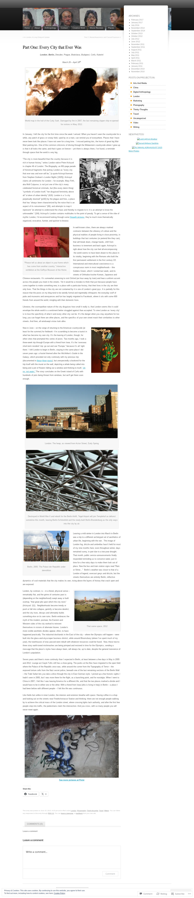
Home (27, 28)
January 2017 (137, 22)
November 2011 (137, 44)
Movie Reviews (96, 28)
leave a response (67, 813)
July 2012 (135, 39)
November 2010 (138, 72)
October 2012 (136, 36)
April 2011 (135, 58)
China (135, 87)
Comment (110, 873)
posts (49, 360)
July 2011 (135, 52)
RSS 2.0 (51, 813)
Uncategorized (139, 118)
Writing (106, 810)
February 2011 (137, 63)
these (39, 360)
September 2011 (138, 47)
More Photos (134, 151)
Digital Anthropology (142, 92)
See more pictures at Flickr (71, 780)
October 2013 (136, 33)
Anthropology (50, 28)
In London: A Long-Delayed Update (37, 37)
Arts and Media (140, 83)
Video (135, 123)
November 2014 (138, 28)
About (37, 28)
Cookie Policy (59, 893)
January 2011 (136, 66)
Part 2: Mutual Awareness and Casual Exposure (101, 37)
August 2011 (136, 50)
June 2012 (135, 42)
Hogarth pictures (77, 217)
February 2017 (137, 20)
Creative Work (79, 28)
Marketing (137, 101)
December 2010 (138, 69)
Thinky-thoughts (92, 810)
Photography (81, 810)
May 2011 (135, 55)
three (44, 360)
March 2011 (136, 61)
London (73, 810)
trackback (79, 813)
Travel (101, 810)
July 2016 (135, 25)
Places (111, 28)
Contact (64, 28)
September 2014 (138, 31)
